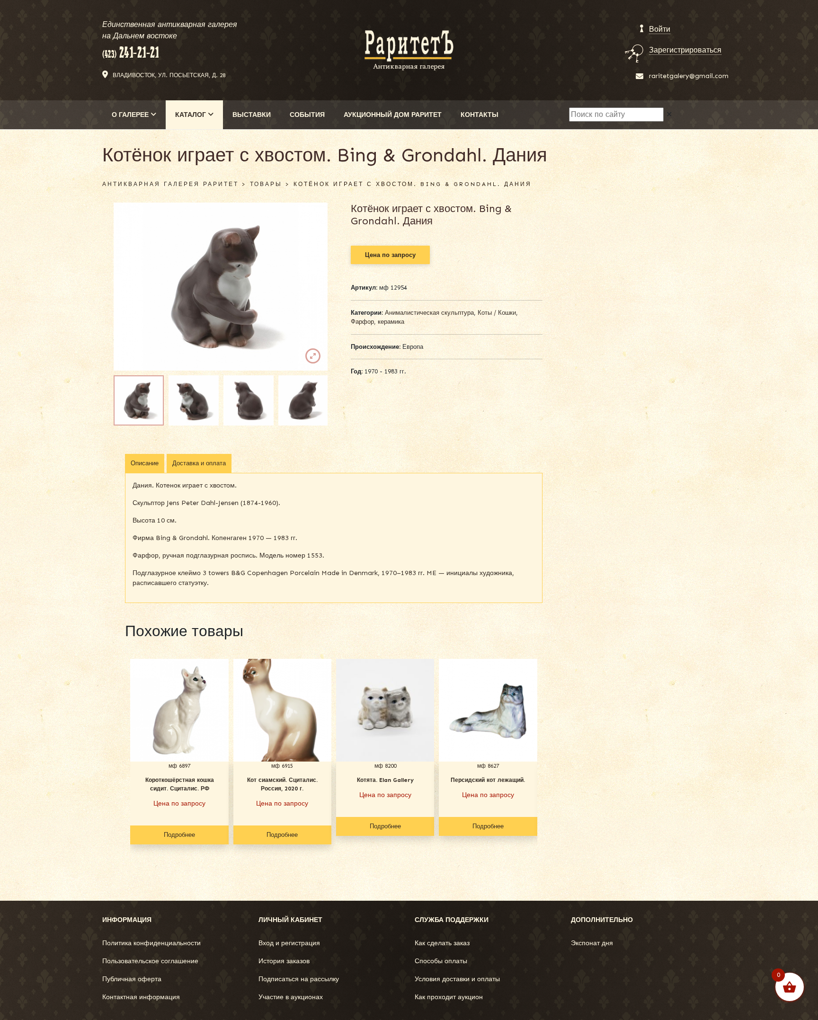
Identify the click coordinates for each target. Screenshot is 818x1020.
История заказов (284, 961)
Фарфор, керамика (377, 321)
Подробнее (179, 834)
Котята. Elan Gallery (385, 780)
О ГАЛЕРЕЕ (131, 115)
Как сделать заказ (442, 943)
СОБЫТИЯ (307, 115)
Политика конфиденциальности (151, 943)
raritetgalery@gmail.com (689, 76)
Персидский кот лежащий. (488, 780)
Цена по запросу (390, 254)
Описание (145, 463)
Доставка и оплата (199, 463)
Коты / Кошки (497, 312)
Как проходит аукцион (449, 997)
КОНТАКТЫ (479, 115)
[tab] (144, 463)
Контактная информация (141, 997)
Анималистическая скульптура (429, 312)
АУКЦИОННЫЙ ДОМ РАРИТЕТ (393, 115)
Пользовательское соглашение (150, 961)
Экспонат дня (592, 943)
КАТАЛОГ (191, 115)
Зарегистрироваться (685, 49)
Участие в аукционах (290, 997)
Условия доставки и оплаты (457, 979)
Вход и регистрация (289, 943)
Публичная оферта (131, 979)
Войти (659, 29)
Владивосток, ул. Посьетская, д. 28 (169, 75)
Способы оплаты (441, 961)
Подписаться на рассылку (298, 979)
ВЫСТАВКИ (251, 115)
